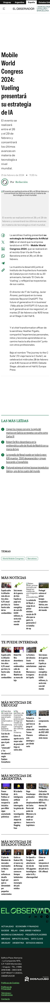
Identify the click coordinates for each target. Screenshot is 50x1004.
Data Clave (37, 939)
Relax (14, 930)
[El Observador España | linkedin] (35, 916)
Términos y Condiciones (7, 994)
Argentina (19, 2)
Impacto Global (20, 939)
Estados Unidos (34, 943)
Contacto (5, 999)
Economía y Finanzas (27, 926)
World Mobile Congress (13, 558)
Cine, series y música (30, 930)
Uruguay (7, 2)
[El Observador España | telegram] (47, 916)
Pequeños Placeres (36, 934)
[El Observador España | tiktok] (29, 916)
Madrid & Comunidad (12, 934)
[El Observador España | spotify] (41, 916)
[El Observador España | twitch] (47, 921)
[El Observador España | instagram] (42, 912)
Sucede (5, 930)
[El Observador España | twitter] (32, 912)
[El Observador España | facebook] (37, 912)
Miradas (5, 939)
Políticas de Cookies (10, 983)
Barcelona (32, 558)
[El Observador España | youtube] (47, 912)
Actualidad (7, 926)
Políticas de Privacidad (6, 988)
